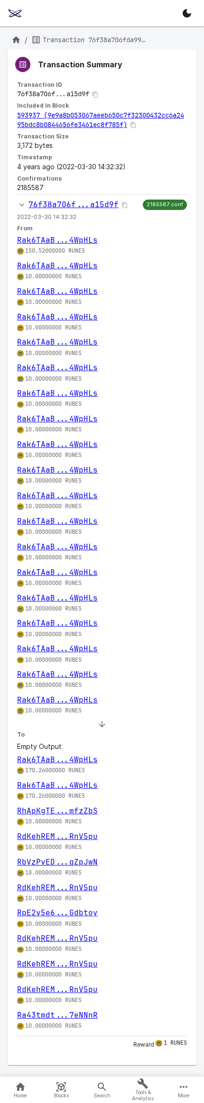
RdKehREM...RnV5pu (57, 836)
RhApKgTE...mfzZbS (57, 811)
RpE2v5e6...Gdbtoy (57, 913)
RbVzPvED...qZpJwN (57, 862)
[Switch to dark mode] (186, 13)
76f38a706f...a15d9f (73, 205)
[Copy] (95, 95)
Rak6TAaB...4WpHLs (57, 240)
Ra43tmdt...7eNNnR (57, 1015)
